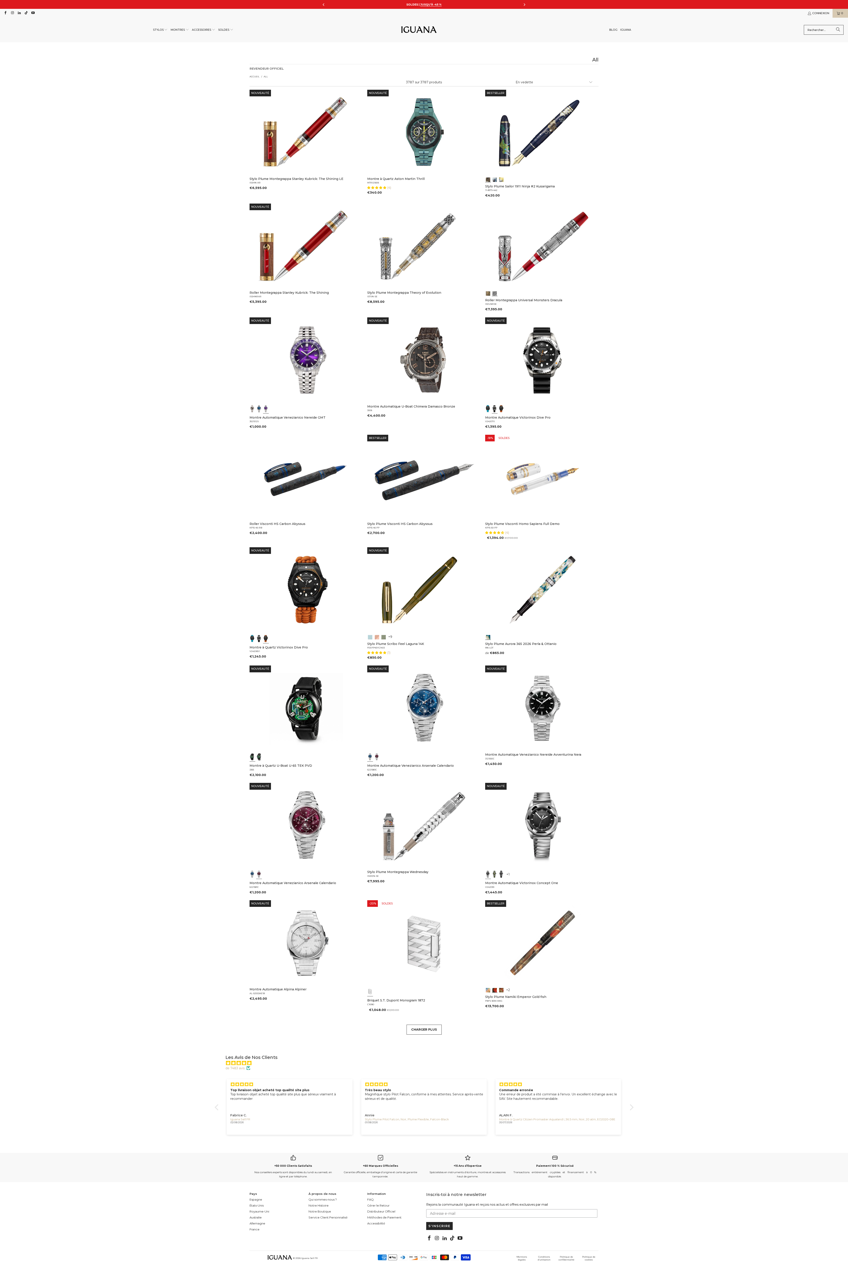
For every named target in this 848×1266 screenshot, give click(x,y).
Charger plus (424, 1029)
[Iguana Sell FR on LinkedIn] (19, 13)
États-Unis (257, 1205)
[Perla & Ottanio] (488, 636)
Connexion (820, 13)
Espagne (256, 1199)
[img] (426, 1063)
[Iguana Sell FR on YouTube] (33, 13)
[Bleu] (259, 408)
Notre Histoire (319, 1205)
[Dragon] (501, 989)
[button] (160, 30)
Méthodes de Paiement (384, 1217)
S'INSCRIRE (439, 1226)
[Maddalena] (377, 636)
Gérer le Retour (378, 1205)
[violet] (266, 408)
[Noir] (252, 408)
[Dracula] (494, 293)
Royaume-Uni (259, 1211)
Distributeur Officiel (381, 1211)
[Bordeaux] (377, 756)
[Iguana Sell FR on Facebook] (5, 13)
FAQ (370, 1199)
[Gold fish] (494, 989)
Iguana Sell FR (309, 1258)
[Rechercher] (838, 30)
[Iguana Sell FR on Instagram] (12, 13)
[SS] (259, 756)
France (254, 1229)
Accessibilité (376, 1223)
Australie (256, 1217)
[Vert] (494, 874)
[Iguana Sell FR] (419, 30)
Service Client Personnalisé (328, 1217)
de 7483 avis (235, 1068)
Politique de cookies (588, 1258)
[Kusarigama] (488, 179)
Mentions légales (522, 1258)
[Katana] (501, 179)
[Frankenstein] (488, 293)
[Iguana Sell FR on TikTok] (26, 13)
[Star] (494, 179)
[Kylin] (488, 989)
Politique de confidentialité (566, 1258)
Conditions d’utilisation (544, 1258)
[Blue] (370, 636)
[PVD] (252, 756)
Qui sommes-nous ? (323, 1199)
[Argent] (370, 991)
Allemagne (257, 1223)
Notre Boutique (320, 1211)
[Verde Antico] (383, 636)
